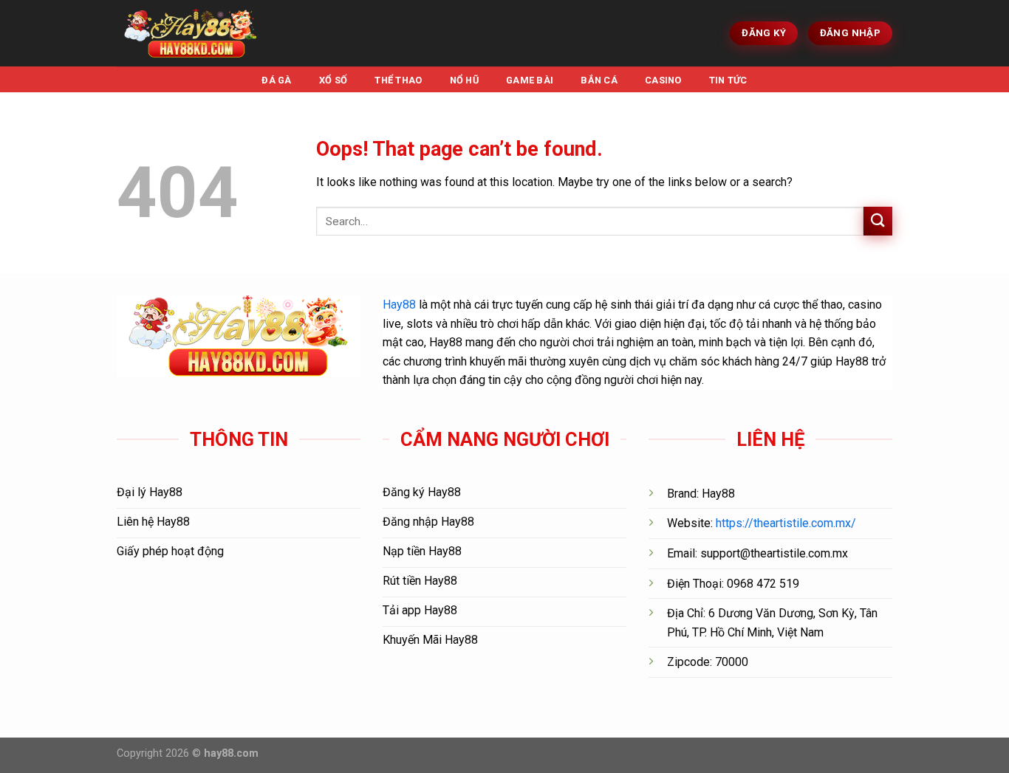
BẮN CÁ (599, 80)
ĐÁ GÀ (276, 80)
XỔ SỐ (333, 80)
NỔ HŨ (464, 80)
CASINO (663, 80)
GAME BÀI (529, 80)
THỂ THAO (398, 80)
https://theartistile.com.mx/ (786, 523)
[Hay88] (190, 33)
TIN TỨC (728, 80)
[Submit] (877, 221)
